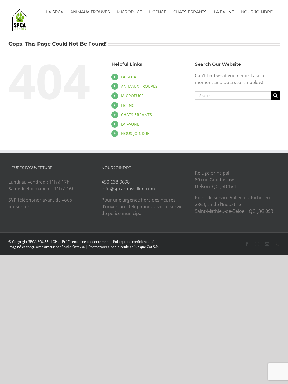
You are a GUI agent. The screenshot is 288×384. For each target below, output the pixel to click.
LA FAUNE (130, 124)
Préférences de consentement (85, 241)
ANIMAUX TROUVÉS (139, 86)
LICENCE (129, 105)
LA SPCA (128, 77)
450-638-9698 (116, 182)
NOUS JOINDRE (135, 133)
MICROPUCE (132, 95)
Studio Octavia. (74, 246)
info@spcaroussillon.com (128, 189)
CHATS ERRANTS (136, 114)
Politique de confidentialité (133, 241)
